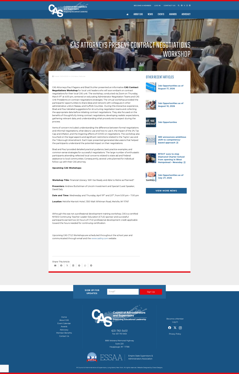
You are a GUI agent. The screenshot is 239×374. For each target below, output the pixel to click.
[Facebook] (181, 5)
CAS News (74, 76)
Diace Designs (157, 367)
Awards (64, 326)
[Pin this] (79, 266)
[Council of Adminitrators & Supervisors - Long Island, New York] (68, 9)
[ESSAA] (119, 357)
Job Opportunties (167, 122)
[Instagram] (187, 5)
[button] (178, 5)
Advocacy (64, 330)
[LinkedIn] (189, 5)
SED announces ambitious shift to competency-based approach (172, 140)
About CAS (64, 320)
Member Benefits (64, 333)
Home (64, 317)
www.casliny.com (99, 238)
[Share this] (61, 266)
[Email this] (55, 266)
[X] (184, 5)
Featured (82, 76)
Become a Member (142, 5)
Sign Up (151, 292)
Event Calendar (64, 323)
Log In (157, 5)
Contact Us (169, 5)
